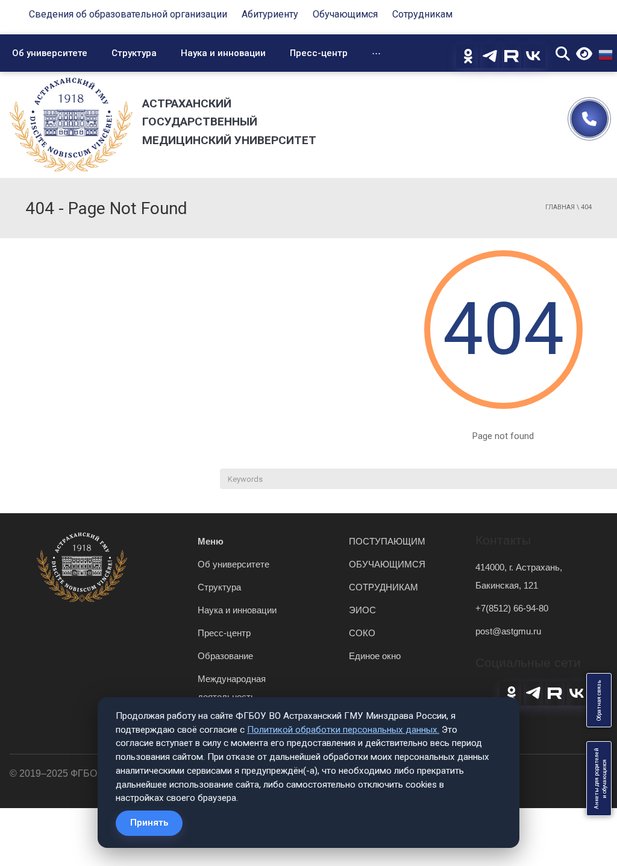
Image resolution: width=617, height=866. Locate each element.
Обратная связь (599, 700)
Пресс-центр (319, 53)
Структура (134, 53)
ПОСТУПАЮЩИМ (387, 541)
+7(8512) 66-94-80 (511, 608)
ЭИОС (362, 610)
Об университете (49, 53)
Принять (149, 822)
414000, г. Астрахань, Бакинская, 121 (518, 576)
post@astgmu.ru (508, 631)
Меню (211, 541)
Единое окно (375, 656)
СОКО (362, 633)
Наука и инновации (223, 53)
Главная (560, 207)
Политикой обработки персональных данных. (343, 729)
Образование (225, 656)
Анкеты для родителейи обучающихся (600, 778)
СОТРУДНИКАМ (383, 587)
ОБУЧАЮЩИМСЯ (387, 564)
